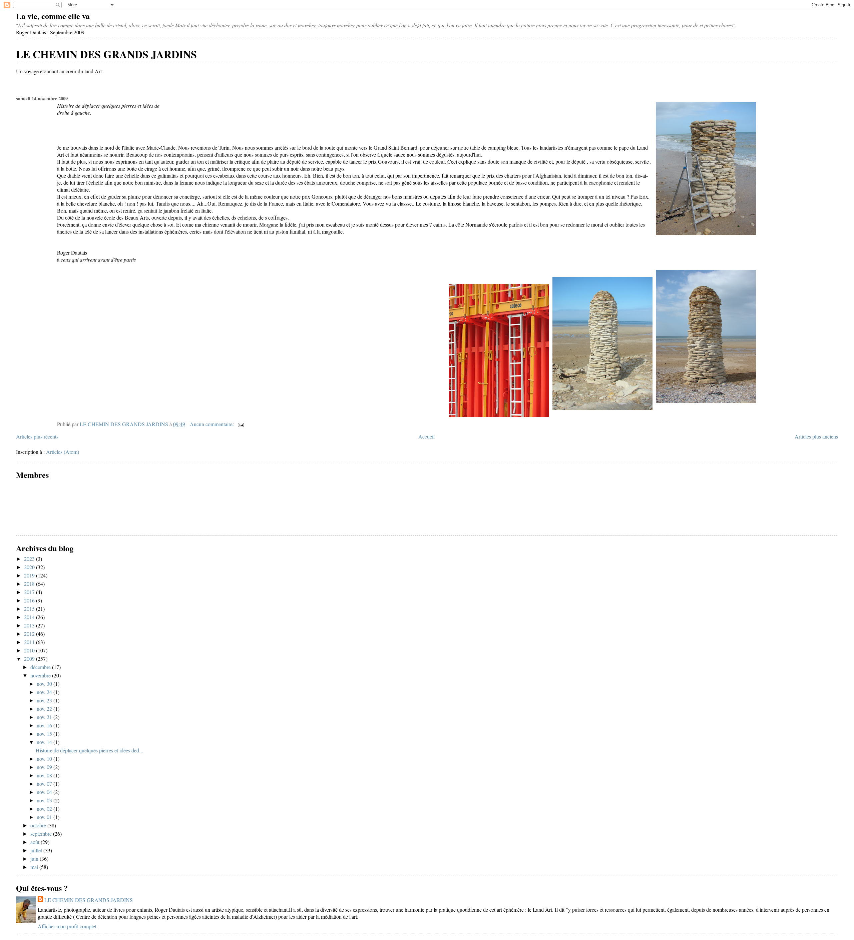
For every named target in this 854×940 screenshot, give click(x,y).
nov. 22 (45, 708)
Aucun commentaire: (212, 424)
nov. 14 (45, 741)
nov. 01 (45, 816)
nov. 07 (45, 783)
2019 (30, 575)
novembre (41, 675)
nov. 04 (45, 791)
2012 (30, 633)
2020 (30, 566)
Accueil (426, 436)
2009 (30, 658)
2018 (30, 583)
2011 (30, 641)
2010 (30, 650)
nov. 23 (45, 700)
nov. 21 (45, 716)
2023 (30, 558)
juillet (36, 850)
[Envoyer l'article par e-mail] (240, 424)
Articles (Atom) (62, 451)
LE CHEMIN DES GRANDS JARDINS (106, 54)
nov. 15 (45, 733)
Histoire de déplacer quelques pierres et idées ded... (89, 750)
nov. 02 (45, 808)
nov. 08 (45, 775)
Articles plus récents (37, 436)
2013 (30, 625)
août (35, 841)
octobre (38, 825)
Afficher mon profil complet (67, 926)
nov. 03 (45, 800)
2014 (30, 616)
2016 (30, 600)
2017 (30, 591)
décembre (41, 666)
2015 (30, 608)
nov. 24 (45, 691)
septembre (41, 833)
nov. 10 (45, 758)
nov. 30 (45, 683)
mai (34, 866)
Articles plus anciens (816, 436)
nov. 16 (45, 725)
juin (35, 858)
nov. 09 (45, 766)
